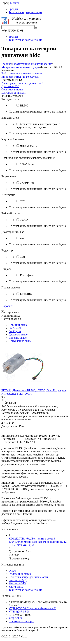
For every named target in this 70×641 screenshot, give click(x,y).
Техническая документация (25, 12)
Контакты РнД (18, 580)
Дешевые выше (18, 334)
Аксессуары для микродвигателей (22, 83)
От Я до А (15, 331)
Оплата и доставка (20, 573)
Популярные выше (20, 340)
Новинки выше (18, 324)
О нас (12, 570)
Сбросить (7, 306)
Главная (6, 63)
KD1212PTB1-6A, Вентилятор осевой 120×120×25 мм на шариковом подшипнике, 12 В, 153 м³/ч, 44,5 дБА (38, 541)
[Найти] (36, 27)
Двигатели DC (10, 86)
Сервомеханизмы (12, 89)
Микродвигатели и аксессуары (20, 67)
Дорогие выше (18, 337)
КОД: (4, 400)
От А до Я (15, 328)
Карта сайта (16, 586)
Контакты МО (17, 583)
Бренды (13, 9)
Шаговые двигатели (13, 92)
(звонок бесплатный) (32, 608)
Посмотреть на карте (21, 621)
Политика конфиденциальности (28, 577)
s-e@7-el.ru (15, 617)
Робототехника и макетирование (32, 63)
